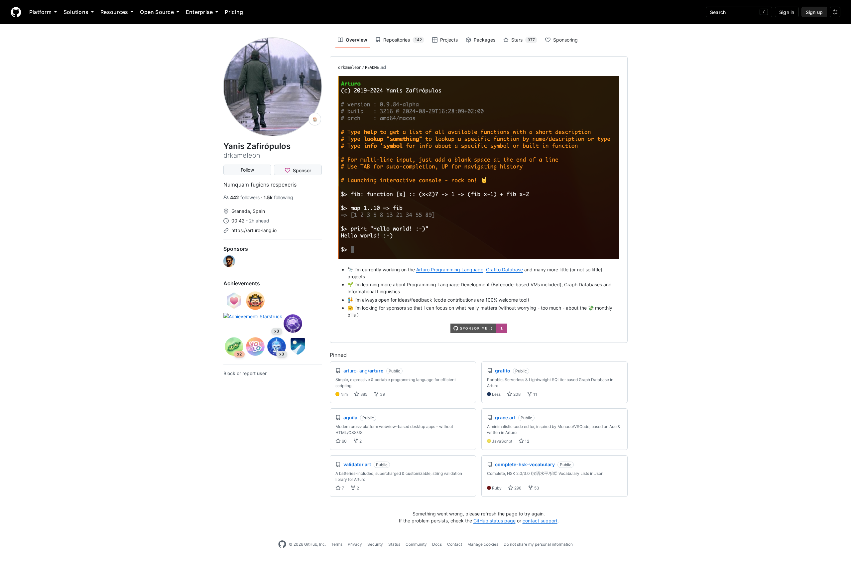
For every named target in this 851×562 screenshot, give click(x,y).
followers (245, 197)
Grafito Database (504, 269)
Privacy (355, 544)
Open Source (157, 12)
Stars (523, 40)
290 (517, 488)
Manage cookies (482, 544)
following (278, 197)
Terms (336, 544)
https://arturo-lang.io (254, 230)
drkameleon (349, 67)
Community (416, 544)
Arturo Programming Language (449, 269)
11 (534, 394)
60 (344, 441)
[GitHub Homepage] (282, 544)
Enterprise (199, 12)
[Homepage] (16, 12)
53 (536, 488)
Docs (437, 544)
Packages (484, 40)
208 (516, 394)
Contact (454, 544)
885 (363, 394)
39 (382, 394)
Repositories (402, 40)
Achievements (241, 283)
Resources (114, 12)
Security (375, 544)
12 (526, 441)
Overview (356, 40)
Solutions (75, 12)
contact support (540, 520)
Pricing (234, 12)
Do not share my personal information (538, 544)
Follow (247, 170)
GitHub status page (494, 520)
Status (394, 544)
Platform (40, 12)
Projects (449, 40)
